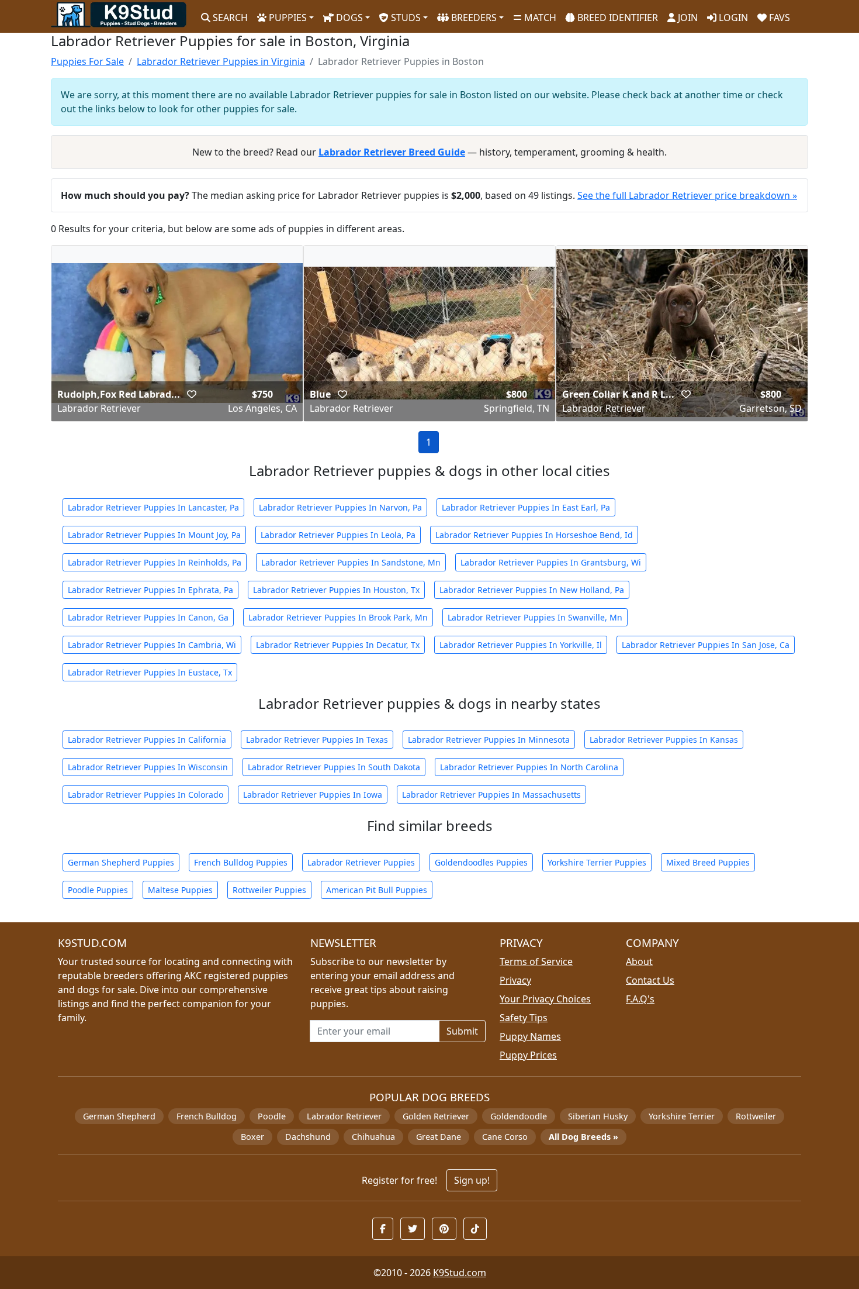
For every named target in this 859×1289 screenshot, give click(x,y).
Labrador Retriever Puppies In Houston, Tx (336, 589)
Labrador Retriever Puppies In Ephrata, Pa (150, 589)
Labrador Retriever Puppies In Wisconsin (148, 767)
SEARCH (229, 17)
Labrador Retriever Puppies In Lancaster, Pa (153, 507)
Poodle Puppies (98, 889)
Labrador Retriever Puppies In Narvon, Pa (340, 507)
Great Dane (438, 1136)
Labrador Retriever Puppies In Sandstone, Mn (351, 562)
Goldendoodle (518, 1116)
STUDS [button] (405, 17)
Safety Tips (524, 1017)
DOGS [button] (348, 17)
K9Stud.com (459, 1272)
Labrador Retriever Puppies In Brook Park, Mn (338, 617)
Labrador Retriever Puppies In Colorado (145, 794)
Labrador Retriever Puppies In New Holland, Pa (531, 589)
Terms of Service (536, 961)
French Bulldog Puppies (241, 862)
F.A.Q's (640, 998)
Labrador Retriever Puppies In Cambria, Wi (152, 644)
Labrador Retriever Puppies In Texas (317, 739)
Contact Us (650, 980)
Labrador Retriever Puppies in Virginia (221, 61)
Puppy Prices (528, 1055)
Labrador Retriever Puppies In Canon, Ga (148, 617)
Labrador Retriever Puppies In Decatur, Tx (338, 644)
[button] (191, 394)
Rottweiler (756, 1116)
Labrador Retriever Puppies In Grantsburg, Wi (550, 562)
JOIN (687, 17)
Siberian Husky (598, 1116)
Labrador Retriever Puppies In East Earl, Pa (526, 507)
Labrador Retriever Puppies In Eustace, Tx (150, 672)
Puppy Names (530, 1036)
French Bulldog (206, 1116)
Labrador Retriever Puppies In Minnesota (489, 739)
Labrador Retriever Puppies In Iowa (312, 794)
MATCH (539, 17)
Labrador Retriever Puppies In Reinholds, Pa (154, 562)
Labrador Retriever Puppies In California (147, 739)
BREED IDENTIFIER (616, 17)
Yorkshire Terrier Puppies (597, 862)
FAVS (778, 17)
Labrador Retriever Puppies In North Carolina (529, 767)
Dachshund (308, 1136)
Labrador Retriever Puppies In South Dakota (334, 767)
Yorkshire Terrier (682, 1116)
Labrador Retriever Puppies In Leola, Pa (338, 534)
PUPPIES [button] (286, 17)
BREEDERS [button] (473, 17)
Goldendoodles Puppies (481, 862)
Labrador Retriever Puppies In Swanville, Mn (535, 617)
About (639, 961)
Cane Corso (505, 1136)
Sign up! (472, 1180)
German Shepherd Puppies (121, 862)
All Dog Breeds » (583, 1136)
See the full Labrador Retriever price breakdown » (687, 195)
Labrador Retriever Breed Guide (391, 152)
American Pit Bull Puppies (376, 889)
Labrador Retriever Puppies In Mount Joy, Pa (154, 534)
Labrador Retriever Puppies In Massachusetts (491, 794)
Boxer (252, 1136)
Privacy (515, 980)
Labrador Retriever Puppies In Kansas (664, 739)
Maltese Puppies (180, 889)
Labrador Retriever (344, 1116)
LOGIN (732, 17)
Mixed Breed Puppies (708, 862)
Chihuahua (373, 1136)
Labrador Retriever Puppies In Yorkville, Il (520, 644)
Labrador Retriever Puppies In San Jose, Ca (705, 644)
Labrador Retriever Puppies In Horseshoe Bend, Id (534, 534)
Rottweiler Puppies (269, 889)
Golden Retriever (436, 1116)
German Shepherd (119, 1116)
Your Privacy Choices (545, 998)
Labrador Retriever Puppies (361, 862)
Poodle (272, 1116)
